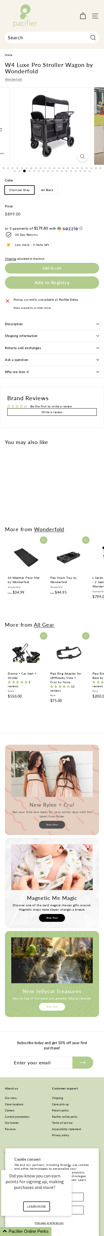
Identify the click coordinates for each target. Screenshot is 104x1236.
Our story (11, 1098)
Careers (10, 1110)
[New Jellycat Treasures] (52, 960)
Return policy (60, 1110)
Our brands (12, 1122)
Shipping (10, 258)
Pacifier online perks (65, 1116)
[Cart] (83, 16)
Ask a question (16, 360)
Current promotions (17, 1116)
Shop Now (52, 824)
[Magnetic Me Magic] (52, 867)
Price (9, 206)
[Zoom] (82, 156)
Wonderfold (13, 79)
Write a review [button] (52, 412)
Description (14, 324)
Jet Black (47, 190)
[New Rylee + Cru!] (52, 774)
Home (8, 55)
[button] (52, 228)
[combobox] (52, 37)
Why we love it (17, 372)
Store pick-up (60, 1104)
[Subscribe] (83, 1063)
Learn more (36, 1206)
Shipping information (21, 336)
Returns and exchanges (23, 348)
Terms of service (62, 1122)
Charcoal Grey (19, 190)
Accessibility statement (66, 1129)
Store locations (14, 1104)
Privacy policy (60, 1135)
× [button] (69, 1166)
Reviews (10, 1129)
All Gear (44, 624)
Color (9, 180)
